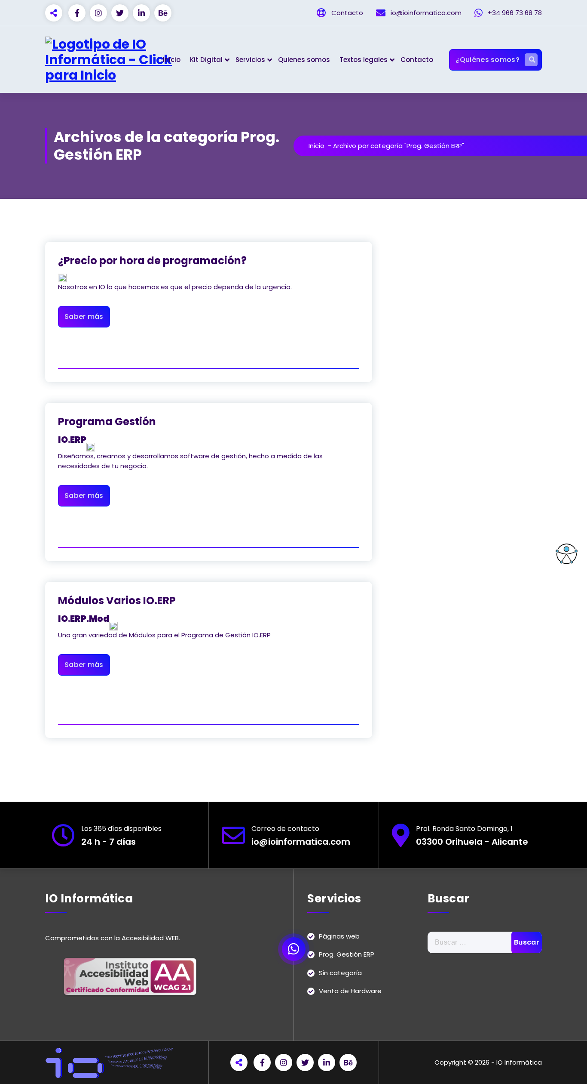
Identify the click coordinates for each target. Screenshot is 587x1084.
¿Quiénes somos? (488, 60)
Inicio (171, 59)
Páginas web (339, 936)
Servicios (250, 59)
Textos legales (363, 59)
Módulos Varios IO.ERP (117, 600)
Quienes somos (304, 59)
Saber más (84, 316)
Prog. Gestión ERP (346, 954)
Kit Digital (206, 59)
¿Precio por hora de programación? (152, 260)
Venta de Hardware (350, 990)
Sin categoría (340, 972)
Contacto (417, 59)
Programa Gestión (107, 421)
